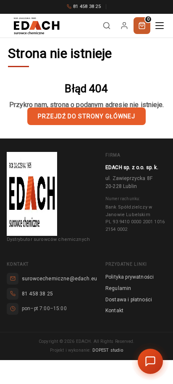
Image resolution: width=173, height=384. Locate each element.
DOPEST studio (107, 350)
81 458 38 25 (87, 6)
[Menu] (159, 25)
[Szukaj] (106, 25)
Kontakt (114, 310)
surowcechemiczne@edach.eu (59, 279)
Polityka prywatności (129, 277)
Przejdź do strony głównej (86, 116)
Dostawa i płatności (128, 300)
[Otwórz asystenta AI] (150, 361)
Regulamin (118, 288)
